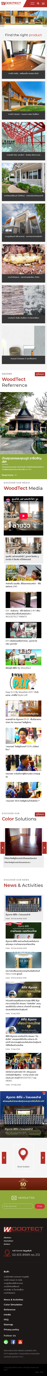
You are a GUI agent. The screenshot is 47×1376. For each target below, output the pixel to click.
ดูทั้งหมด (40, 374)
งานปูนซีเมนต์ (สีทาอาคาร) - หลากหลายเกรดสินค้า (23, 236)
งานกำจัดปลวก (9, 1293)
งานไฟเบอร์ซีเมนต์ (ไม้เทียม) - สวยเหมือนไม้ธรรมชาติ (23, 196)
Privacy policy (11, 1329)
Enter (39, 1206)
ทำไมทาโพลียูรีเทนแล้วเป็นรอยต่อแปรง (20, 858)
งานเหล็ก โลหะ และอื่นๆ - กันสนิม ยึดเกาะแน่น (23, 155)
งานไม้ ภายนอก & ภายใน (13, 1280)
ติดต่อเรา (7, 1244)
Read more (8, 475)
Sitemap (8, 1324)
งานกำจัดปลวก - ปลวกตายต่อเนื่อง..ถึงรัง (23, 277)
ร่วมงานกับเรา (8, 1241)
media (7, 1314)
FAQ (6, 1319)
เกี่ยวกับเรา (7, 1237)
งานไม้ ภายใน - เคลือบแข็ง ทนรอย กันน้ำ (23, 73)
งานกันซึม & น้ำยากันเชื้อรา (14, 1289)
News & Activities (13, 1299)
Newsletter (26, 1198)
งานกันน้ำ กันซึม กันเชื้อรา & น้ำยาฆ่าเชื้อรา (23, 318)
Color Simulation (13, 1304)
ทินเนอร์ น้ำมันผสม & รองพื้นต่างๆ (23, 359)
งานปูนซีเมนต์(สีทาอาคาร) (13, 1283)
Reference (9, 1309)
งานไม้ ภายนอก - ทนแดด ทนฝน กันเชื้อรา (23, 114)
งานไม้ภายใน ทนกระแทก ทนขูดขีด (16, 1276)
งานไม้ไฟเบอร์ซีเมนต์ (11, 1286)
